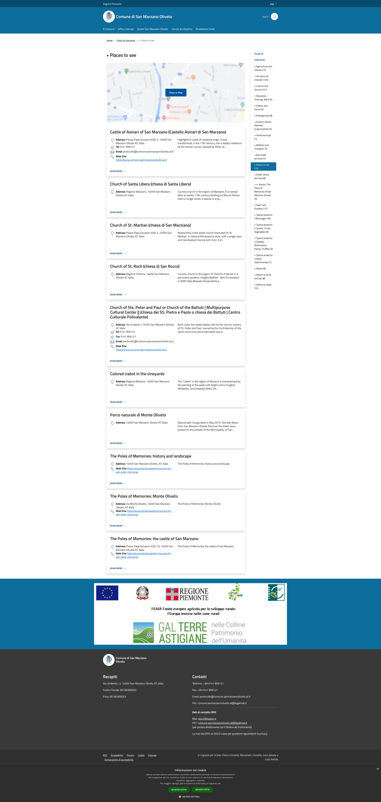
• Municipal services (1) (260, 156)
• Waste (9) (260, 268)
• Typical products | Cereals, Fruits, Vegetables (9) (263, 228)
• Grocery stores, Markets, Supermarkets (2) (263, 125)
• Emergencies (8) (263, 115)
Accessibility (117, 755)
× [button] (378, 769)
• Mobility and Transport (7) (261, 146)
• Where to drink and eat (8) (262, 276)
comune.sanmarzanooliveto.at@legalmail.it (222, 723)
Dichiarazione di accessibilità (118, 759)
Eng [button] (272, 4)
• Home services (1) (262, 137)
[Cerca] (274, 16)
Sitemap (152, 755)
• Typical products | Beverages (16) (263, 216)
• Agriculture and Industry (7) (263, 68)
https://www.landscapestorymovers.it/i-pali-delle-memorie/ (144, 470)
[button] (190, 796)
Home (110, 40)
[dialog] (190, 784)
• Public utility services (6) (261, 176)
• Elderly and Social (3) (260, 107)
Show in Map (176, 92)
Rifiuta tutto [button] (202, 789)
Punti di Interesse (126, 40)
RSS (105, 755)
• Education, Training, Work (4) (263, 97)
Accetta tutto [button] (178, 789)
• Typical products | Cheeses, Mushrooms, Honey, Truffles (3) (263, 243)
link (219, 783)
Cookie (141, 755)
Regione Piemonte (112, 4)
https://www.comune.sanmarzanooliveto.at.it (141, 160)
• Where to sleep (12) (262, 286)
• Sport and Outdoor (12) (260, 206)
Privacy (130, 755)
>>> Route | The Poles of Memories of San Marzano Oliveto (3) (262, 191)
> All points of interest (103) (261, 78)
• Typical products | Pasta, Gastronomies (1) (263, 258)
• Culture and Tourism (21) (261, 87)
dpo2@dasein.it (207, 719)
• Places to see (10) (261, 166)
